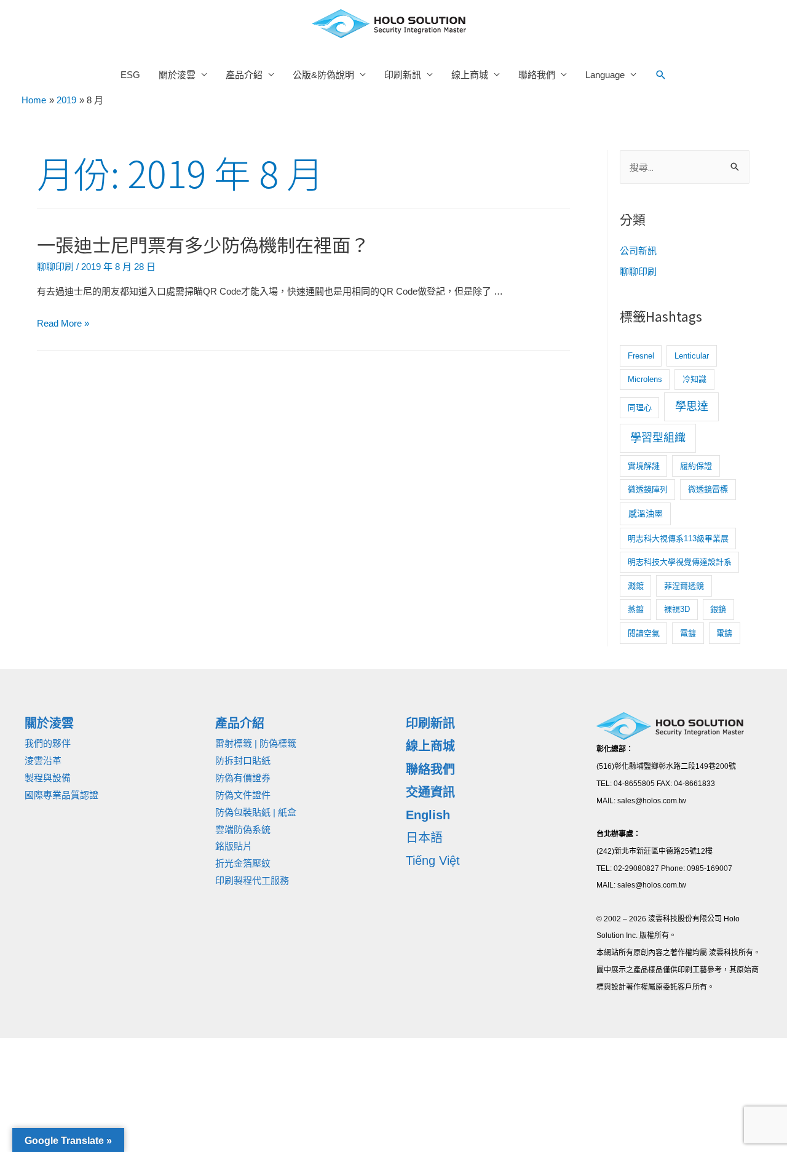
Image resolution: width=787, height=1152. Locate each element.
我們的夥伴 (48, 743)
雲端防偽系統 (243, 829)
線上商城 (469, 75)
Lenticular (691, 355)
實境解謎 (644, 466)
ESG (130, 75)
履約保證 (696, 466)
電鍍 (688, 633)
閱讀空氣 (644, 633)
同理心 (640, 407)
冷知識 (694, 379)
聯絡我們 (536, 75)
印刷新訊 (402, 75)
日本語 (424, 837)
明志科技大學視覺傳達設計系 (680, 561)
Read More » (63, 323)
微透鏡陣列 (648, 489)
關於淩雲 (177, 75)
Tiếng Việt (433, 860)
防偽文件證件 (243, 795)
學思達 (691, 406)
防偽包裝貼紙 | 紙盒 (255, 812)
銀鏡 (718, 609)
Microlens (645, 379)
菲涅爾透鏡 (684, 585)
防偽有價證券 (243, 778)
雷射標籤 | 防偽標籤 (255, 743)
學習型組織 (658, 438)
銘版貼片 (233, 846)
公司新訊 (638, 250)
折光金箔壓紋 (243, 863)
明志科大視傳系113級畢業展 (678, 538)
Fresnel (641, 355)
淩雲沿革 (43, 760)
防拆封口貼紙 (243, 760)
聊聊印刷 (55, 266)
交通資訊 (430, 792)
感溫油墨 (645, 513)
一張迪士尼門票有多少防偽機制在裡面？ (203, 244)
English (428, 815)
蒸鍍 (636, 609)
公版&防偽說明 (323, 75)
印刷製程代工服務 (252, 880)
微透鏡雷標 (708, 489)
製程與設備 (48, 778)
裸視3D (677, 609)
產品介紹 (244, 75)
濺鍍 (636, 585)
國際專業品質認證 (61, 795)
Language (605, 75)
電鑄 (724, 633)
